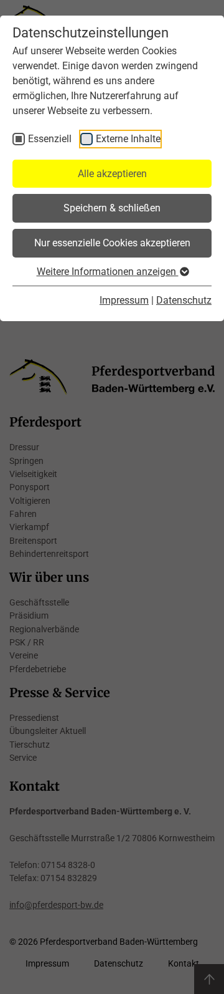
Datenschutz (184, 300)
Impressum (124, 300)
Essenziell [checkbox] (50, 139)
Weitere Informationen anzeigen (108, 271)
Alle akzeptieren (112, 174)
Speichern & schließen (112, 208)
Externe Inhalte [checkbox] (128, 139)
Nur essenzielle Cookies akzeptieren (112, 243)
